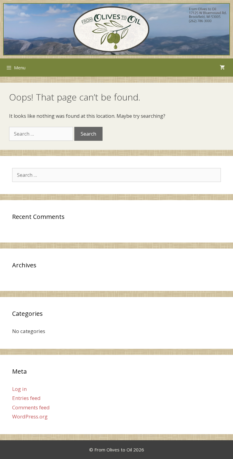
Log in (19, 388)
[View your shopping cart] (222, 67)
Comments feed (31, 407)
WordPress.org (30, 416)
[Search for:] (41, 133)
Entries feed (26, 398)
